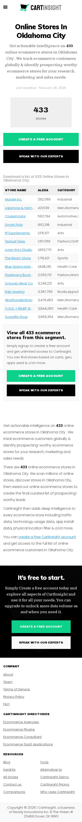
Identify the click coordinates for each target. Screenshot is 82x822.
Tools (44, 762)
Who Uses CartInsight (57, 791)
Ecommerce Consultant (22, 736)
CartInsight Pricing (54, 784)
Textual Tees (15, 241)
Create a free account (41, 139)
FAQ (6, 704)
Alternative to (51, 769)
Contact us (12, 784)
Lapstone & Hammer (22, 208)
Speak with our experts (41, 156)
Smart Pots (14, 224)
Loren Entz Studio (18, 249)
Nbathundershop (18, 300)
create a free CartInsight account (47, 536)
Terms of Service (16, 689)
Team (7, 682)
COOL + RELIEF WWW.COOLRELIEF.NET (33, 308)
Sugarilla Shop (16, 316)
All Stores (10, 777)
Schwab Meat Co (19, 283)
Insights (9, 769)
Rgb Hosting (14, 291)
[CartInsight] (41, 8)
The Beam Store (18, 258)
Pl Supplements (17, 233)
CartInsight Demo (54, 777)
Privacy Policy (13, 696)
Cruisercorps (15, 216)
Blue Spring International (24, 266)
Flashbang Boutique (21, 275)
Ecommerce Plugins (19, 729)
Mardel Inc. (13, 199)
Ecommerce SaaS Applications (28, 744)
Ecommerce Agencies (21, 722)
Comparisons (14, 791)
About (8, 674)
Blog (6, 762)
